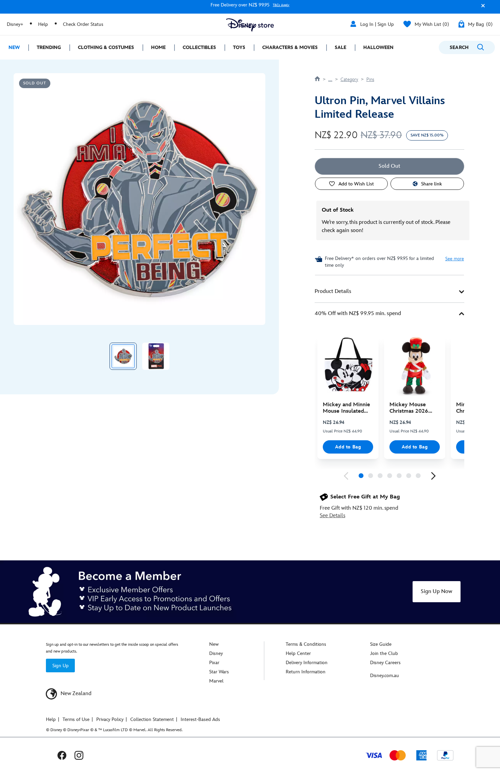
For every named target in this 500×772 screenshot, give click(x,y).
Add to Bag (348, 447)
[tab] (389, 292)
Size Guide (380, 644)
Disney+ (15, 24)
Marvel (216, 681)
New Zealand (75, 693)
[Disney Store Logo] (250, 25)
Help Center (298, 653)
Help (43, 24)
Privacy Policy (109, 719)
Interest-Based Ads (200, 719)
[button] (481, 8)
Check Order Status (83, 24)
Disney (216, 653)
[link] (346, 476)
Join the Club (384, 653)
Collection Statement (152, 719)
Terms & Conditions (306, 644)
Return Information (306, 672)
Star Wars (219, 672)
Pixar (214, 663)
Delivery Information (307, 663)
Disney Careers (385, 663)
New (214, 644)
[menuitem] (14, 47)
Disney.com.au (384, 675)
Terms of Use (76, 719)
